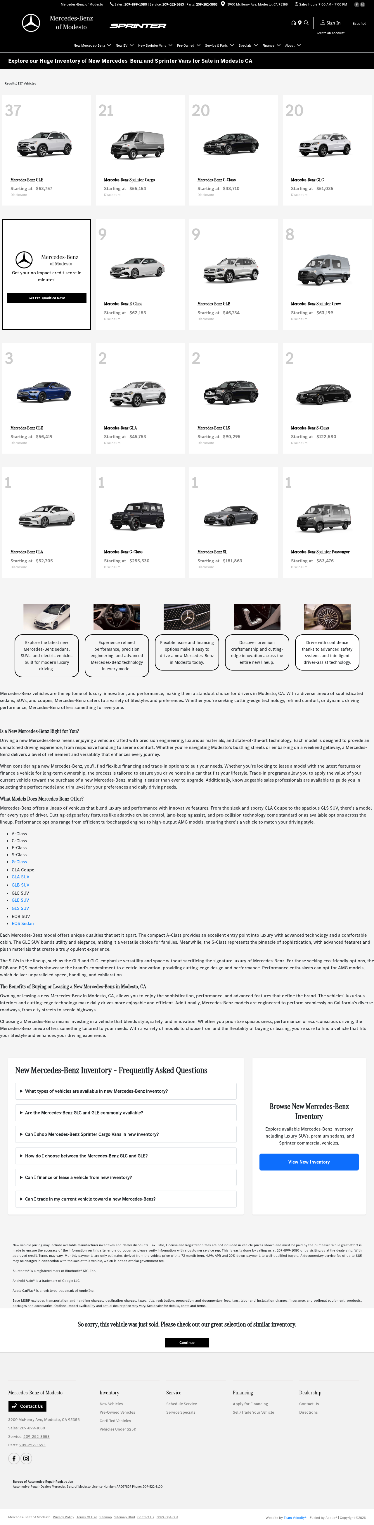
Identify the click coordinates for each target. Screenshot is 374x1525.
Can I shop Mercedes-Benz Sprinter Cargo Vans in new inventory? (92, 1134)
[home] (295, 23)
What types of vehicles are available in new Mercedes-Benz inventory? (96, 1091)
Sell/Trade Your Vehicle (253, 1412)
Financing (243, 1392)
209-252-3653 (173, 4)
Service (173, 1392)
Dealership (310, 1392)
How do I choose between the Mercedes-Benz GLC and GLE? (86, 1156)
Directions (308, 1412)
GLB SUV (21, 885)
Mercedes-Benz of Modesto (29, 1517)
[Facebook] (356, 4)
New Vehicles (111, 1404)
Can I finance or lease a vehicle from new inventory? (78, 1177)
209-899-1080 (135, 4)
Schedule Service (181, 1404)
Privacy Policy (63, 1517)
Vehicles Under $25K (118, 1429)
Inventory (109, 1392)
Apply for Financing (250, 1404)
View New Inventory (309, 1162)
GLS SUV (20, 908)
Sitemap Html (124, 1517)
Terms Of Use (87, 1517)
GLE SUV (20, 900)
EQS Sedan (23, 923)
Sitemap (105, 1517)
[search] (306, 23)
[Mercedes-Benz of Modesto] (58, 23)
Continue (187, 1342)
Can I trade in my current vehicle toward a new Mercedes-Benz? (90, 1199)
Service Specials (180, 1412)
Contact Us (31, 1406)
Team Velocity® (295, 1517)
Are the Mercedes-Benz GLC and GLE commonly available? (84, 1113)
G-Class (19, 862)
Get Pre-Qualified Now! (47, 298)
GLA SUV (21, 877)
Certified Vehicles (115, 1421)
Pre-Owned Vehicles (117, 1412)
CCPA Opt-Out (167, 1517)
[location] (223, 5)
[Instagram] (362, 4)
